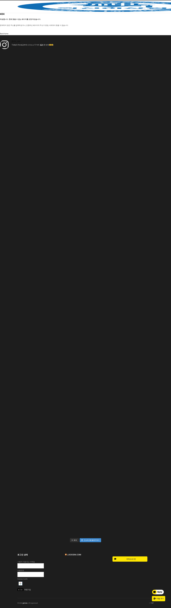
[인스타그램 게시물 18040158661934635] (85, 100)
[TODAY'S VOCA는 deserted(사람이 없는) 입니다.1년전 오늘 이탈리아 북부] (85, 391)
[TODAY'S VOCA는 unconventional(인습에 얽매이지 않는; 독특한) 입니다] (85, 488)
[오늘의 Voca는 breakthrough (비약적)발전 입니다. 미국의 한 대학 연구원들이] (85, 294)
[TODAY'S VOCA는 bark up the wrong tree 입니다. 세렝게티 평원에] (85, 197)
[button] (20, 585)
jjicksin (25, 603)
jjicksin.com (74, 554)
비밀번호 (20, 570)
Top (152, 603)
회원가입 (27, 590)
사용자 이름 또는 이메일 (26, 562)
